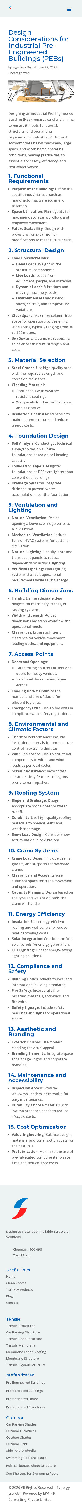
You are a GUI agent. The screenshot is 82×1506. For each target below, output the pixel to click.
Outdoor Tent (17, 1444)
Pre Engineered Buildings (25, 1382)
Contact (12, 1302)
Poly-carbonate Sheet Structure (31, 1465)
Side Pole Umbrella (21, 1450)
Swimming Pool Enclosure (26, 1457)
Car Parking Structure (23, 1332)
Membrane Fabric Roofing (26, 1352)
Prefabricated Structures (25, 1407)
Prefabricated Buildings (24, 1390)
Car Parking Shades (21, 1424)
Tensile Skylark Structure (26, 1365)
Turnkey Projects (19, 1289)
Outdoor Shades (19, 1437)
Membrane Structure (22, 1358)
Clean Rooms (16, 1283)
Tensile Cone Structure (24, 1339)
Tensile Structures (20, 1325)
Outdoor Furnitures (21, 1431)
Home (11, 1276)
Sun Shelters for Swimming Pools (32, 1473)
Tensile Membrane (21, 1345)
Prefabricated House (22, 1399)
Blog (9, 1296)
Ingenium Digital (24, 67)
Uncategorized (19, 73)
